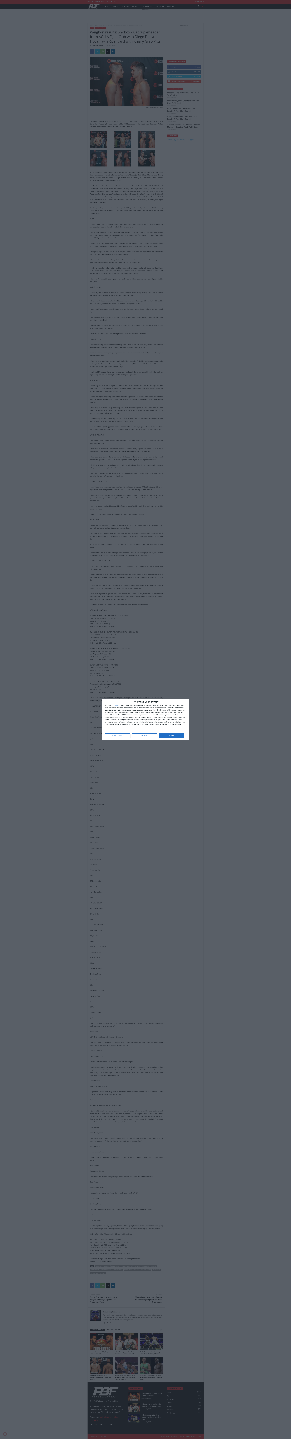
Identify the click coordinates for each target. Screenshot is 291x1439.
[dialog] (145, 719)
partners (117, 705)
